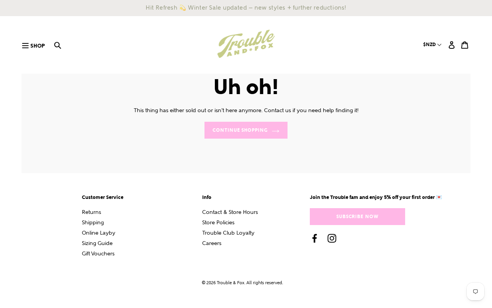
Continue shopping (240, 130)
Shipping (93, 222)
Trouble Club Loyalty (228, 233)
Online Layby (98, 233)
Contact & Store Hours (230, 212)
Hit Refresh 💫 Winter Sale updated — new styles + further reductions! (246, 7)
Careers (211, 243)
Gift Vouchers (98, 253)
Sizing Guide (97, 243)
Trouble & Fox (230, 282)
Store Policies (218, 222)
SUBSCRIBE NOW (357, 216)
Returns (91, 212)
